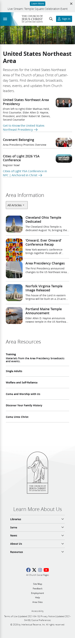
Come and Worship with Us (23, 394)
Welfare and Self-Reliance (22, 382)
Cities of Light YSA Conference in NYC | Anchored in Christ (25, 173)
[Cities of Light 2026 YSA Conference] (64, 158)
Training (11, 354)
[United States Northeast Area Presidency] (64, 102)
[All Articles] (17, 205)
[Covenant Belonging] (64, 142)
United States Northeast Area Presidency (26, 101)
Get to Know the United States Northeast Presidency (23, 127)
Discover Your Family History (24, 405)
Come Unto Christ (17, 417)
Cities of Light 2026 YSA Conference (21, 158)
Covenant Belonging (18, 139)
